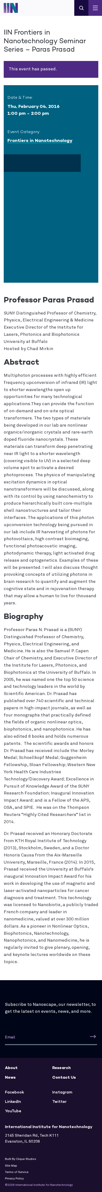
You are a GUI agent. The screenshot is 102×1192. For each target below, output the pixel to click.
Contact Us (64, 1077)
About (11, 1067)
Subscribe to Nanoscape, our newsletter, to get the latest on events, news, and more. (50, 1008)
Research (61, 1067)
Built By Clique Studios (20, 1159)
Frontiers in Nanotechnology (40, 140)
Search (81, 8)
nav (95, 8)
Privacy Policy (14, 1178)
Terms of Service (16, 1172)
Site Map (11, 1165)
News (10, 1077)
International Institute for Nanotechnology (14, 8)
